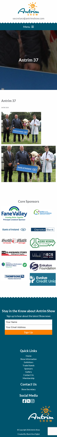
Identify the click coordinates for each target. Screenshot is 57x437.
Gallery (28, 371)
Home (28, 356)
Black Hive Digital (33, 434)
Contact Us (28, 375)
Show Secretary (28, 389)
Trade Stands (28, 365)
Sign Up (28, 332)
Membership (28, 378)
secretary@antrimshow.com (28, 18)
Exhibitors (28, 362)
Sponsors (28, 368)
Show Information (28, 359)
